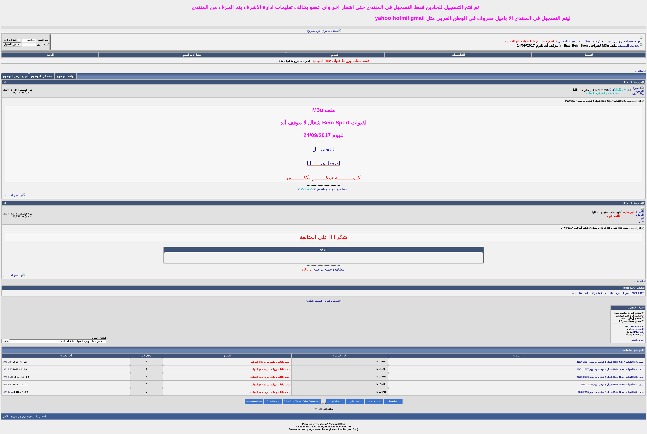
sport (573, 293)
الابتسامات (638, 329)
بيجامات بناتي (374, 401)
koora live (393, 401)
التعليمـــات (458, 54)
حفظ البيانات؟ (11, 40)
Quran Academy (273, 401)
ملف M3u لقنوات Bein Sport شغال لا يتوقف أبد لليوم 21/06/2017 (610, 361)
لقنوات (618, 293)
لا (623, 293)
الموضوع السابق (332, 300)
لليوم (627, 293)
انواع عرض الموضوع (15, 76)
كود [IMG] (638, 331)
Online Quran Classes (292, 401)
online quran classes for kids (254, 402)
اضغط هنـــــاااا (323, 163)
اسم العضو (43, 40)
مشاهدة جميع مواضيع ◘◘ (323, 189)
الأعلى (5, 416)
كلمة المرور (43, 44)
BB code (636, 326)
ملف (611, 293)
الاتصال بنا (41, 416)
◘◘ (621, 90)
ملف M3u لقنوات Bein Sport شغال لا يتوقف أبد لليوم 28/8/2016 (611, 392)
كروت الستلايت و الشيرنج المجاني (579, 41)
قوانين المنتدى (637, 340)
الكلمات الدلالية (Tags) (633, 287)
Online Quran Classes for (311, 402)
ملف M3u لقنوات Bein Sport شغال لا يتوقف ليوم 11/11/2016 (612, 384)
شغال (580, 293)
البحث (50, 54)
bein (600, 293)
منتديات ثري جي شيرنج (619, 41)
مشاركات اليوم (192, 54)
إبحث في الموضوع (42, 76)
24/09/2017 (637, 293)
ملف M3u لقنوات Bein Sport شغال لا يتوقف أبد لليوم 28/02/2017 (610, 369)
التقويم (335, 54)
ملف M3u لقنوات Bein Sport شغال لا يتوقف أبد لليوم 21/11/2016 (610, 377)
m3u (586, 293)
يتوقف (594, 293)
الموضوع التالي (314, 300)
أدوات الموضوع (66, 76)
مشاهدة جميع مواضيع (323, 269)
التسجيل (589, 54)
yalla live (335, 401)
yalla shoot (354, 401)
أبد (606, 293)
